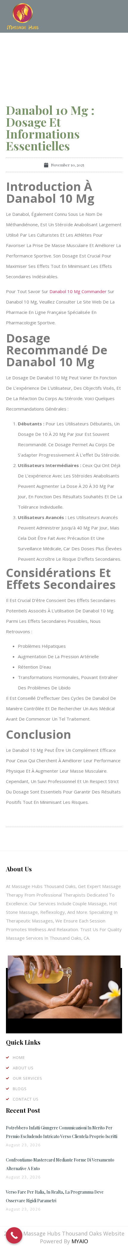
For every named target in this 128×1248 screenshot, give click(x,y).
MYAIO (79, 1241)
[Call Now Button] (14, 1235)
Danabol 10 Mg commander (78, 291)
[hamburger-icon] (115, 16)
